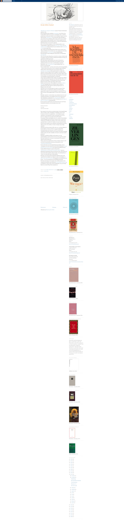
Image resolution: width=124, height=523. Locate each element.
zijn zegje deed (43, 54)
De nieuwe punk (74, 485)
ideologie (70, 100)
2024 (71, 462)
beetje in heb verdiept (58, 45)
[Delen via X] (60, 169)
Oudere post (65, 207)
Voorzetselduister (74, 482)
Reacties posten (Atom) (50, 209)
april (72, 497)
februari (72, 501)
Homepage (54, 207)
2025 (71, 460)
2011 (71, 513)
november (73, 477)
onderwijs (71, 108)
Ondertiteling (73, 478)
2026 (71, 459)
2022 (71, 465)
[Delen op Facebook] (61, 169)
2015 (71, 506)
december (73, 475)
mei (72, 496)
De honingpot (62, 5)
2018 (71, 472)
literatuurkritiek (72, 105)
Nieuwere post (43, 207)
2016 (71, 504)
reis (69, 112)
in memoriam (71, 102)
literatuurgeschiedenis (73, 103)
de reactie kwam (50, 52)
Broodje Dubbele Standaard (76, 480)
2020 (71, 469)
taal (69, 115)
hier (80, 39)
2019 (71, 470)
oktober (72, 487)
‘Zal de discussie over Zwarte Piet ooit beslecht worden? (50, 150)
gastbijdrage (71, 99)
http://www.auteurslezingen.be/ (74, 252)
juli (72, 492)
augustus (73, 491)
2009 (71, 516)
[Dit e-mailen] (57, 169)
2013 (71, 509)
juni (72, 494)
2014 (71, 508)
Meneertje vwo (73, 483)
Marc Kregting (71, 24)
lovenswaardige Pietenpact (60, 162)
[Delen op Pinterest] (62, 169)
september (73, 489)
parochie (70, 109)
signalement (71, 114)
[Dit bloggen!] (58, 169)
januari (72, 502)
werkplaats (71, 118)
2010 (71, 514)
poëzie (70, 111)
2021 (71, 467)
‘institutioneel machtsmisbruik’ (46, 143)
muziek (70, 106)
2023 (71, 464)
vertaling (70, 117)
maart (72, 499)
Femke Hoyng (80, 34)
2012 (71, 511)
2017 (71, 474)
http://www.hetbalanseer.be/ (74, 244)
